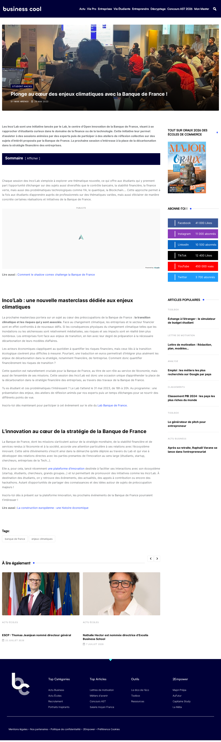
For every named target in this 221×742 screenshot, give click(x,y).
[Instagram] (210, 725)
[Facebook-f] (190, 725)
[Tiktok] (204, 725)
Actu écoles (10, 622)
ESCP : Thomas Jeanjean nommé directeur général (36, 635)
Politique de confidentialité (65, 729)
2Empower (89, 729)
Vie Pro (91, 8)
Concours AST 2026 (180, 8)
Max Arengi (21, 101)
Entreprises (105, 8)
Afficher (32, 158)
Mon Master (201, 8)
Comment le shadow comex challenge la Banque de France (56, 274)
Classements (176, 387)
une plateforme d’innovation (66, 468)
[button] (215, 9)
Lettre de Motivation (181, 335)
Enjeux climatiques (42, 538)
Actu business (177, 438)
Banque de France (15, 538)
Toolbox (173, 309)
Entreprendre (140, 8)
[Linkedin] (210, 728)
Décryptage (158, 8)
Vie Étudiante (122, 8)
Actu (82, 8)
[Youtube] (197, 725)
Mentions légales (18, 729)
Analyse (173, 361)
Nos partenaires (39, 729)
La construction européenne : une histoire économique (52, 507)
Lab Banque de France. (112, 405)
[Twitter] (183, 725)
